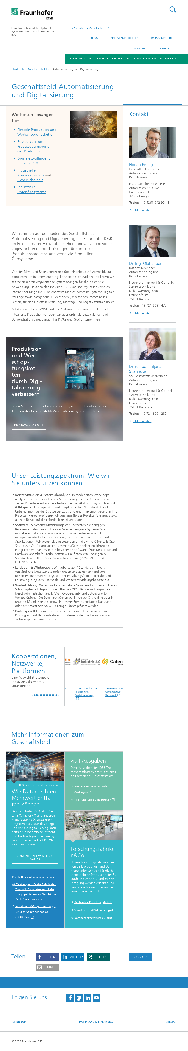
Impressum (19, 1021)
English (166, 48)
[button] (33, 695)
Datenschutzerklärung (96, 1021)
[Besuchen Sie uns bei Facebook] (70, 998)
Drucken (140, 956)
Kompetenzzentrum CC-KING (93, 917)
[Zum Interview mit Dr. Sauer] (35, 767)
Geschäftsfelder (109, 58)
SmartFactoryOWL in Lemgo (93, 910)
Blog (94, 38)
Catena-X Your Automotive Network (106, 692)
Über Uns (77, 58)
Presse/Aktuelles (124, 38)
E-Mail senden (142, 210)
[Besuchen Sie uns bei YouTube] (96, 998)
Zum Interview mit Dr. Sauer (35, 857)
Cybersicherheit (30, 180)
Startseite (18, 69)
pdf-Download (26, 425)
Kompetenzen (145, 58)
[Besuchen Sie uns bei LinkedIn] (87, 998)
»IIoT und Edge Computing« (92, 799)
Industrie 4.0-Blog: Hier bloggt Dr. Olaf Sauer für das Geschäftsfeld (35, 912)
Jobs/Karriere (162, 38)
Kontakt (140, 48)
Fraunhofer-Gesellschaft (89, 28)
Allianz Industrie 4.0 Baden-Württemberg (78, 692)
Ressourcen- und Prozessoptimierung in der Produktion (35, 146)
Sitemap (171, 1021)
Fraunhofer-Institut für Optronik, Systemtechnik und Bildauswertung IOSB (33, 31)
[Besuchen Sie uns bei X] (79, 998)
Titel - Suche (172, 9)
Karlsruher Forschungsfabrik (93, 902)
